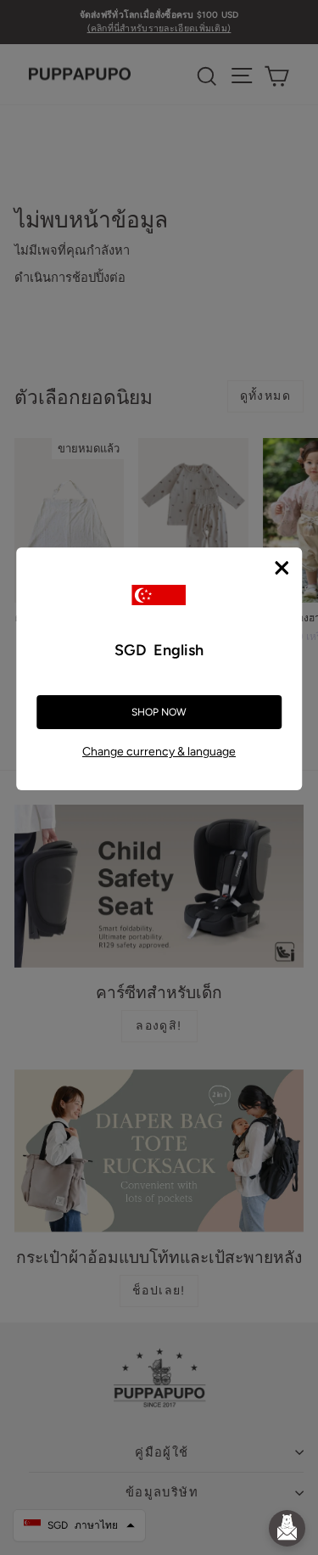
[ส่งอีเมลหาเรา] (287, 1528)
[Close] (281, 567)
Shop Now (159, 712)
